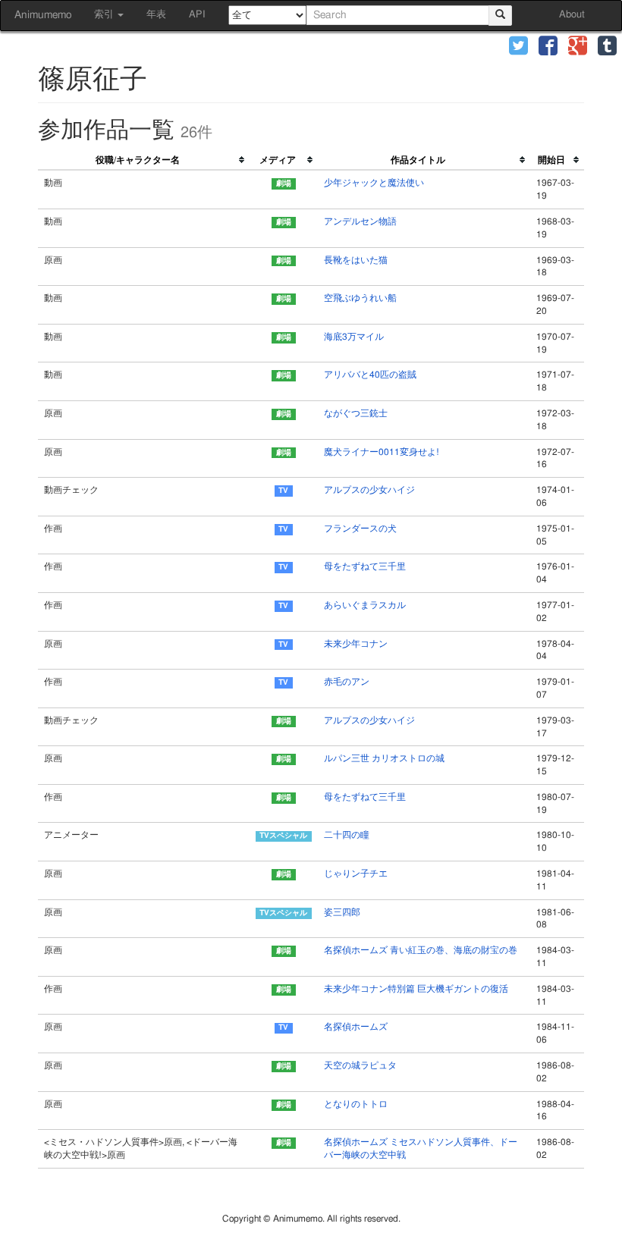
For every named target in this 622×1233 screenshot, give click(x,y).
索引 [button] (105, 15)
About (572, 15)
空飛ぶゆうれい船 (360, 298)
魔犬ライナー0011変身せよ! (381, 451)
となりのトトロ (356, 1104)
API (197, 15)
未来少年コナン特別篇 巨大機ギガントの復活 (416, 988)
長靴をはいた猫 (356, 260)
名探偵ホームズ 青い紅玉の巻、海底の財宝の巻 (420, 950)
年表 (156, 15)
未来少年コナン (356, 643)
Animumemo (42, 15)
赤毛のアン (346, 681)
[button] (518, 47)
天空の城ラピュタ (360, 1065)
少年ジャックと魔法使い (374, 182)
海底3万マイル (354, 336)
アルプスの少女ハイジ (369, 489)
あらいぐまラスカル (365, 605)
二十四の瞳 (346, 834)
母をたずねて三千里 (365, 566)
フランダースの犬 (360, 528)
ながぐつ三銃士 (356, 413)
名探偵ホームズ (356, 1026)
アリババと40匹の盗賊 (370, 374)
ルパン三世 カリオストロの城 (384, 758)
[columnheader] (144, 161)
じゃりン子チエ (356, 873)
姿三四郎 (342, 912)
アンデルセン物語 (360, 221)
